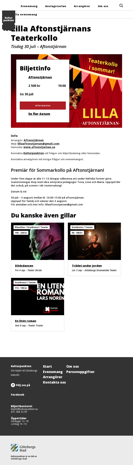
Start (47, 366)
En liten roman (25, 321)
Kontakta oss (54, 382)
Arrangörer (82, 6)
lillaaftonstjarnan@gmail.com (38, 143)
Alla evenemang (25, 14)
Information (43, 105)
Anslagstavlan (55, 6)
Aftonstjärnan (40, 77)
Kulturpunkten (33, 153)
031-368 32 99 (19, 411)
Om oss (103, 6)
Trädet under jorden (87, 266)
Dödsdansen (24, 266)
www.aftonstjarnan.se (39, 147)
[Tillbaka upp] (118, 357)
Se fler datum (39, 114)
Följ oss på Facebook (20, 389)
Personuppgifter (80, 372)
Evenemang (29, 6)
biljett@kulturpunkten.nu (24, 409)
